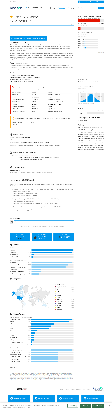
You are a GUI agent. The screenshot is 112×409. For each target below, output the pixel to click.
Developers (78, 389)
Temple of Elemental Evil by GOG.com (94, 141)
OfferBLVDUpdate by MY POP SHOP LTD (95, 138)
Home (52, 8)
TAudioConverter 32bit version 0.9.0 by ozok (96, 149)
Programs (61, 8)
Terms (67, 389)
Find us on (19, 398)
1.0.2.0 (81, 113)
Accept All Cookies (98, 405)
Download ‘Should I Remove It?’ (89, 2)
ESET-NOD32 (16, 102)
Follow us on (43, 398)
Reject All (85, 405)
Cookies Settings (73, 405)
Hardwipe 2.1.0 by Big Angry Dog (93, 127)
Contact (88, 389)
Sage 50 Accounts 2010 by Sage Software (95, 132)
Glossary (62, 389)
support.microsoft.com (38, 211)
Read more (66, 69)
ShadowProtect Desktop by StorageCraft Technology (98, 134)
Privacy (72, 389)
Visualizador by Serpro (90, 130)
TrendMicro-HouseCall (19, 111)
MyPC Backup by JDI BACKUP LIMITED (23, 122)
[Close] (109, 406)
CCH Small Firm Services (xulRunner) (93, 147)
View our (92, 398)
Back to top (12, 367)
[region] (56, 406)
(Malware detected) (35, 155)
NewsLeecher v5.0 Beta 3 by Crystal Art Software (97, 145)
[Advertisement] (91, 65)
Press (84, 389)
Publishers (71, 8)
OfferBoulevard (83, 120)
